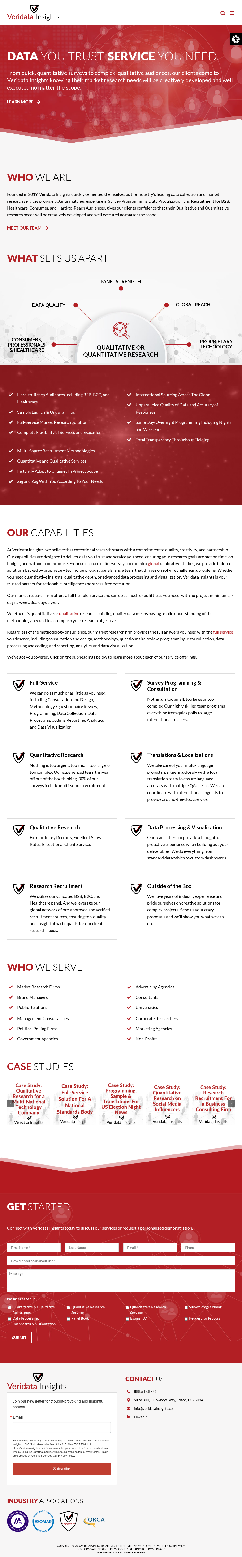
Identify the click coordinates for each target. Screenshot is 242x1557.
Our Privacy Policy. (64, 1455)
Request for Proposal (205, 1318)
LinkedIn (140, 1417)
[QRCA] (94, 1512)
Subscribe (61, 1469)
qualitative (69, 613)
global (153, 563)
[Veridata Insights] (36, 1374)
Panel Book (80, 1318)
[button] (236, 39)
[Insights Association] (18, 1512)
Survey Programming (205, 1307)
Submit (19, 1337)
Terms (149, 1549)
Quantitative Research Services (148, 1310)
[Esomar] (43, 1512)
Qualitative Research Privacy (165, 1545)
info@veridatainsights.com (154, 1408)
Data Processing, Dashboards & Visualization (34, 1321)
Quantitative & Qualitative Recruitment (34, 1310)
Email (18, 1417)
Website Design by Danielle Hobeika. (121, 1552)
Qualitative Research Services (88, 1310)
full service (223, 632)
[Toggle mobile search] (222, 13)
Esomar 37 (138, 1318)
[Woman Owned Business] (68, 1512)
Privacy (138, 1545)
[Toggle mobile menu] (232, 13)
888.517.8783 (145, 1391)
